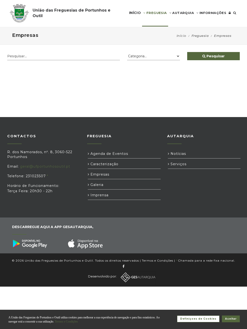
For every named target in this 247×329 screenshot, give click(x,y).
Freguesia (156, 13)
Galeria (96, 185)
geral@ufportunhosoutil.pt (45, 166)
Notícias (177, 153)
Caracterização (103, 164)
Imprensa (99, 195)
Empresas (99, 174)
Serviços (177, 164)
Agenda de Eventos (108, 153)
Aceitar (231, 318)
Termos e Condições (157, 260)
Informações (212, 13)
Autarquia (182, 13)
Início (181, 36)
